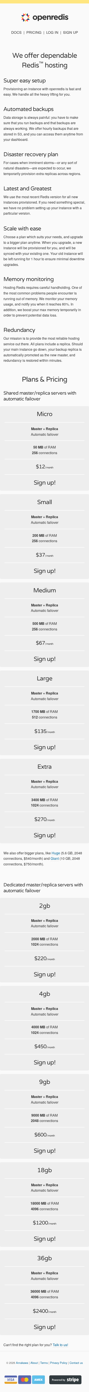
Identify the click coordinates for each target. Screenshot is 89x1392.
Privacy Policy (58, 1363)
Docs (16, 32)
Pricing (33, 32)
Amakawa (22, 1363)
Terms (44, 1363)
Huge (56, 852)
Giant (55, 858)
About (34, 1363)
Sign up (70, 32)
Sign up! (45, 482)
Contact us (76, 1363)
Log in (52, 32)
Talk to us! (60, 1344)
